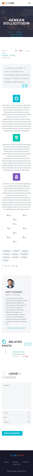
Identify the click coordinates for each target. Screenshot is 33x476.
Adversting (6, 251)
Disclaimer (16, 462)
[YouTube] (22, 455)
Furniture (6, 254)
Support (6, 462)
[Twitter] (6, 266)
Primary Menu (29, 3)
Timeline (12, 55)
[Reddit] (16, 266)
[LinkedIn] (13, 266)
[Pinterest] (8, 266)
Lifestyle (15, 254)
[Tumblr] (11, 266)
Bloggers (25, 251)
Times (5, 260)
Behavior (16, 251)
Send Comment (12, 433)
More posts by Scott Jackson (16, 328)
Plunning (5, 55)
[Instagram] (17, 455)
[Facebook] (3, 266)
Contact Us (25, 462)
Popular (15, 257)
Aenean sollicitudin (18, 352)
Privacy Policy (16, 464)
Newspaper (24, 254)
